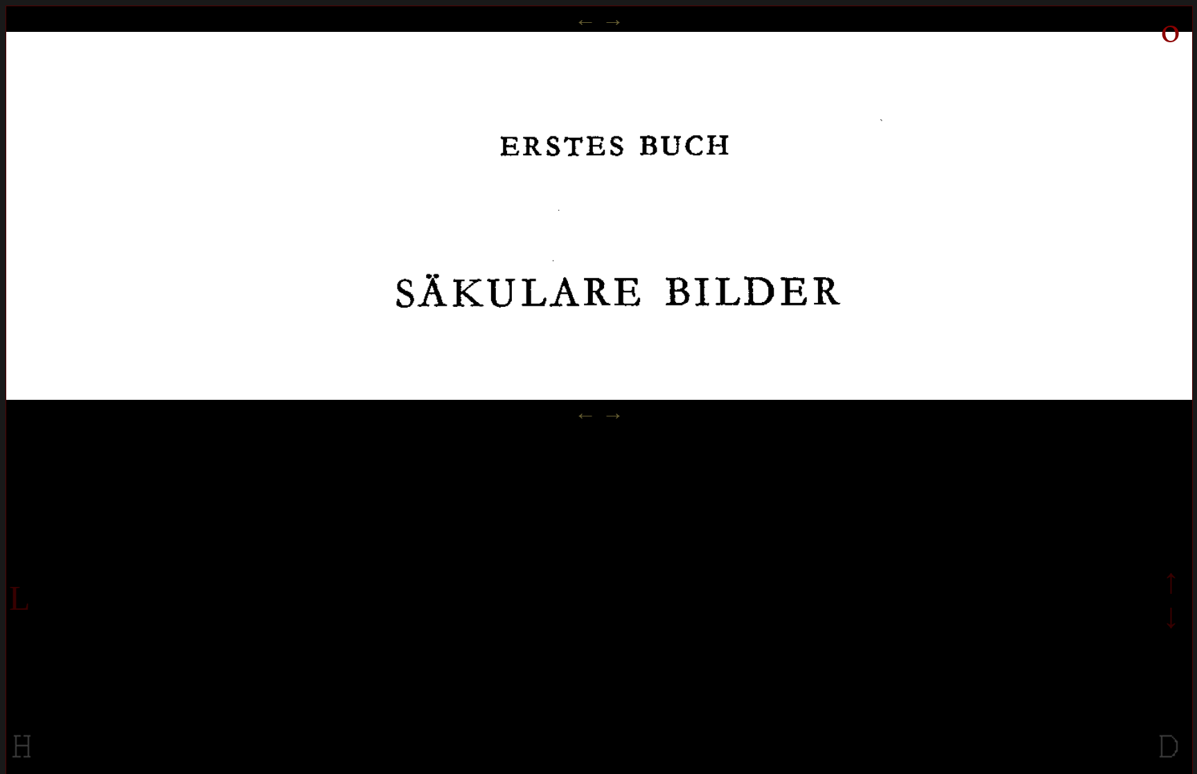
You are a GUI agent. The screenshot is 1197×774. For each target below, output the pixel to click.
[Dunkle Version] (1169, 759)
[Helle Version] (22, 759)
